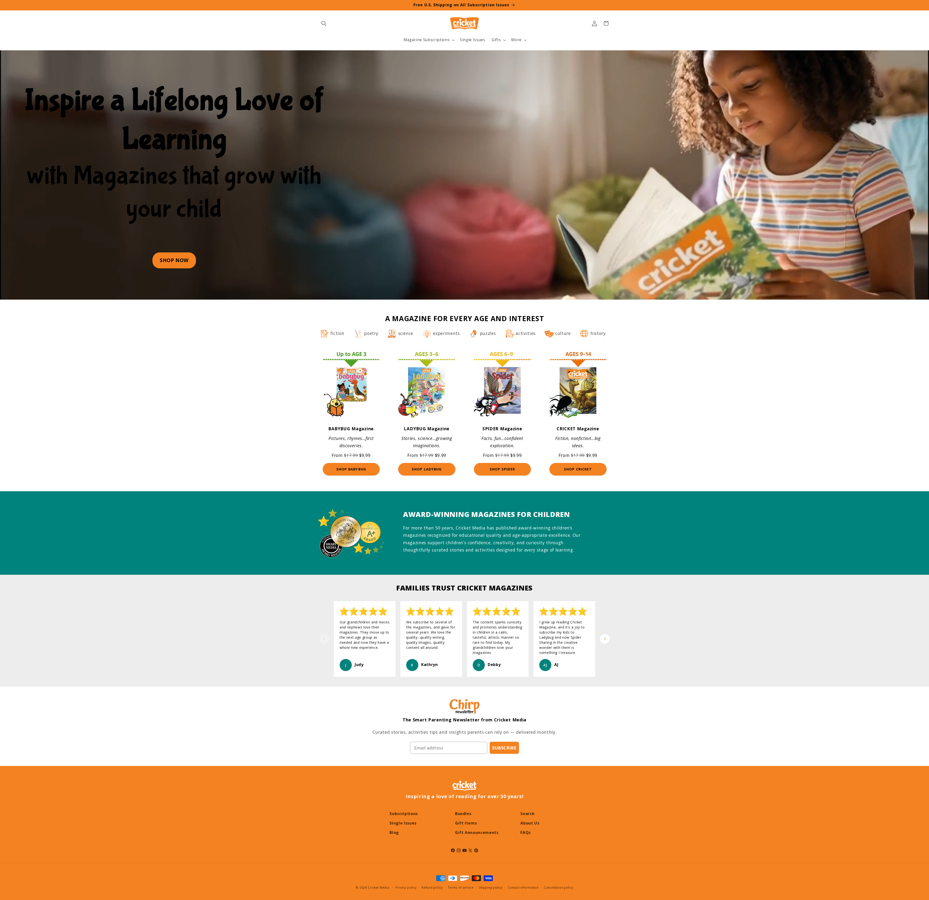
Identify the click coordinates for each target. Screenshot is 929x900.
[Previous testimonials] (324, 639)
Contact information (523, 887)
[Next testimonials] (605, 639)
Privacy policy (406, 887)
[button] (324, 23)
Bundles (463, 813)
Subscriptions (404, 813)
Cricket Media (378, 887)
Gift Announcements (477, 832)
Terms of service (460, 887)
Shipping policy (490, 887)
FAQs (525, 832)
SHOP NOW (174, 260)
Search (527, 813)
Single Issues (403, 823)
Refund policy (432, 887)
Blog (394, 832)
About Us (529, 823)
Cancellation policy (558, 887)
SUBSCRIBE (504, 748)
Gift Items (466, 823)
